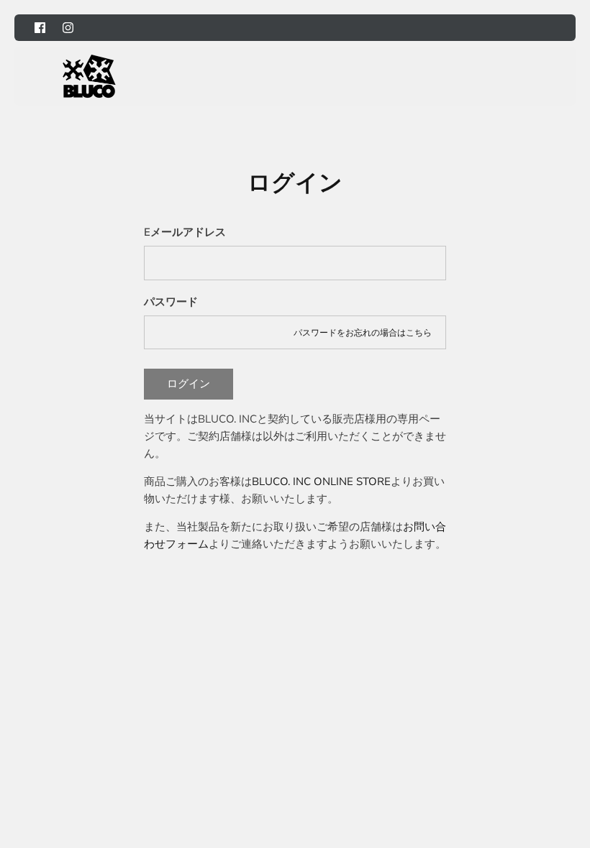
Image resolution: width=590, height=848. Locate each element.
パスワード (171, 302)
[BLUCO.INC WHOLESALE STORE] (89, 76)
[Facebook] (40, 27)
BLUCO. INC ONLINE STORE (321, 481)
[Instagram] (68, 27)
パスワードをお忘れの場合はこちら (363, 332)
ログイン (188, 384)
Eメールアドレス (185, 232)
